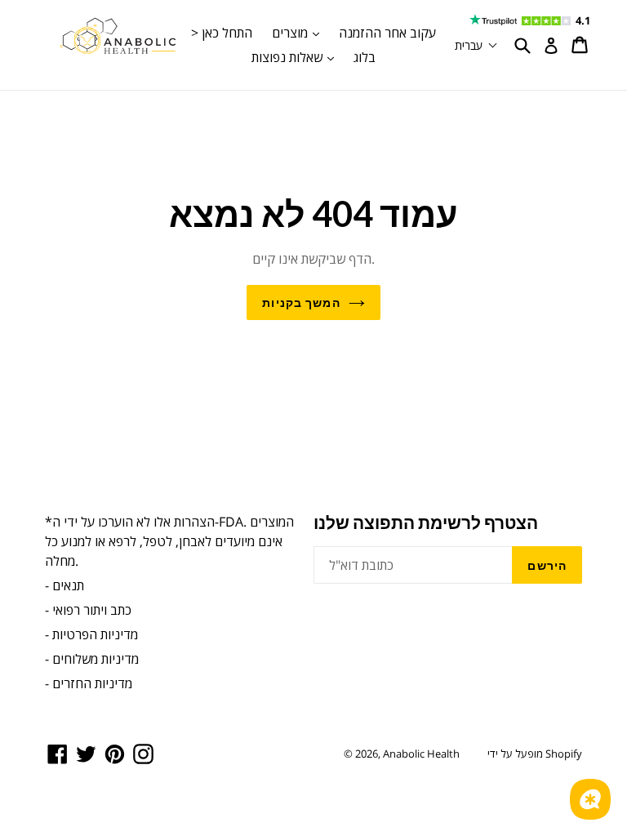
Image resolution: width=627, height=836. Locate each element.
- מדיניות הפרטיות (91, 634)
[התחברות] (551, 46)
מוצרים (299, 32)
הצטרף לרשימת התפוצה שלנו (426, 522)
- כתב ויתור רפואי (88, 610)
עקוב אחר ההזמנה (387, 33)
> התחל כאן (221, 33)
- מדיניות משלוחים (92, 659)
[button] (476, 45)
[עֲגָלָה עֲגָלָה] (580, 45)
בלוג (365, 57)
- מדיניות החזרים (88, 683)
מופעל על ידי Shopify (534, 753)
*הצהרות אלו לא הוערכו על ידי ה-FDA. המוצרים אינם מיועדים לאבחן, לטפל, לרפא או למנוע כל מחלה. (169, 541)
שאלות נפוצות (296, 56)
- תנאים (64, 585)
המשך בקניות (301, 302)
